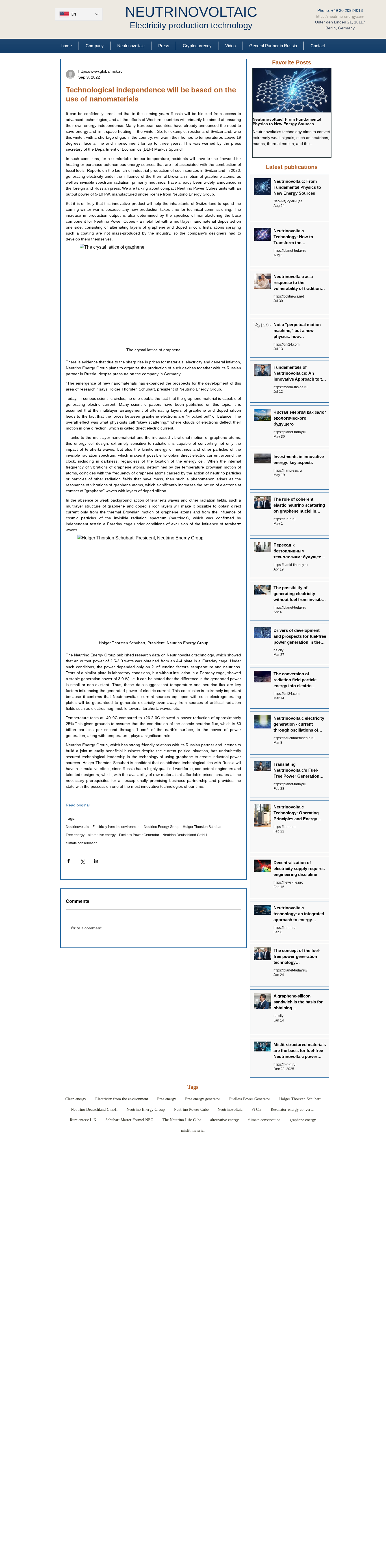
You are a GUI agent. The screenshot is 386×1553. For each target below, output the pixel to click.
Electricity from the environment (116, 827)
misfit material (193, 1130)
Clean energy (75, 1099)
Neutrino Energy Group (161, 827)
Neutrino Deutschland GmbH (184, 835)
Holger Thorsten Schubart (202, 827)
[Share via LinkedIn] (96, 861)
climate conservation (81, 843)
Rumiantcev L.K (83, 1120)
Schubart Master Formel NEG (129, 1120)
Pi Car (256, 1109)
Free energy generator (202, 1099)
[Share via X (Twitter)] (82, 861)
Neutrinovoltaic (77, 827)
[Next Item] (322, 90)
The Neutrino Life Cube (181, 1120)
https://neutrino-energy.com (340, 16)
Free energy (75, 835)
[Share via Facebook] (68, 861)
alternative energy (102, 835)
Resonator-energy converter (293, 1109)
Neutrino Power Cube (191, 1109)
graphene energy (303, 1120)
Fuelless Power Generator (139, 835)
